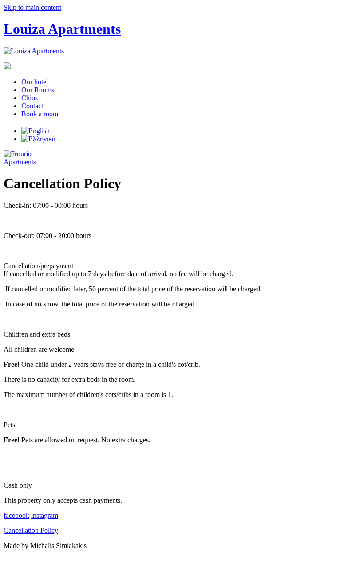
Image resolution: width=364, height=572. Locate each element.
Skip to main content (32, 7)
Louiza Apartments (62, 29)
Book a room (39, 114)
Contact (32, 106)
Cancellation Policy (31, 530)
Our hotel (34, 82)
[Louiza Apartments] (34, 51)
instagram (44, 515)
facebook (16, 515)
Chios (29, 98)
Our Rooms (37, 90)
